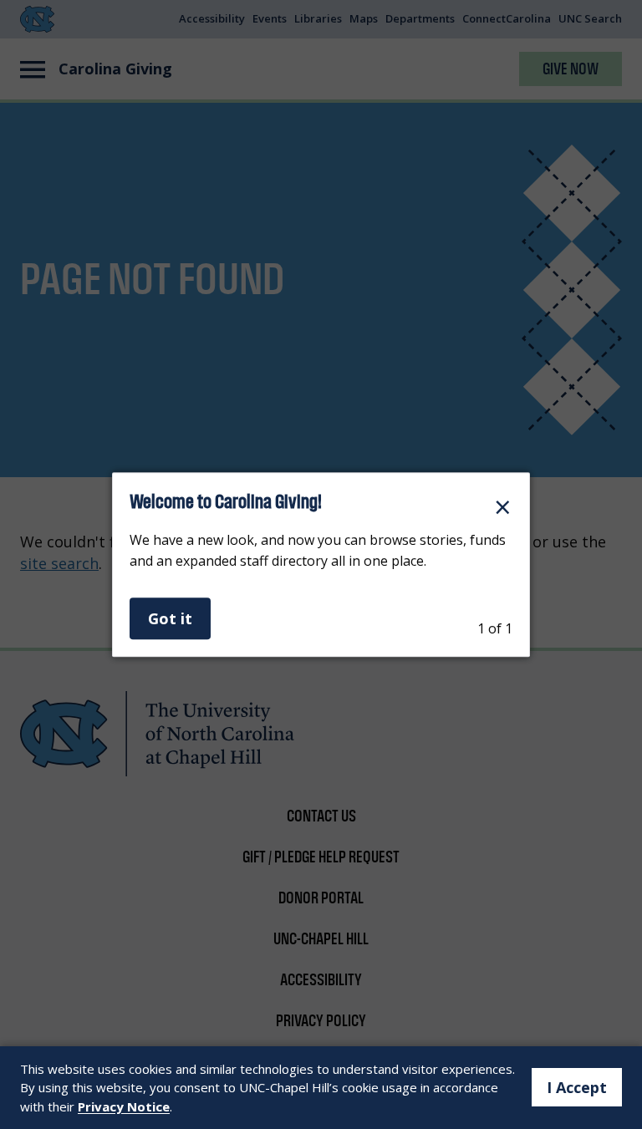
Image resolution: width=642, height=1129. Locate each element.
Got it (170, 618)
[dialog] (321, 565)
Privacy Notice (124, 1106)
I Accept (577, 1087)
